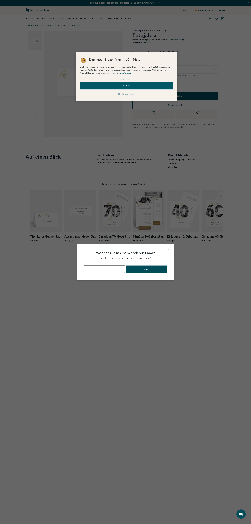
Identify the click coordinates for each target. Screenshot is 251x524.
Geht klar (126, 85)
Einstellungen (126, 79)
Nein (146, 269)
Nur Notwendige (126, 94)
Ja (104, 269)
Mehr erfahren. (123, 73)
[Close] (169, 249)
